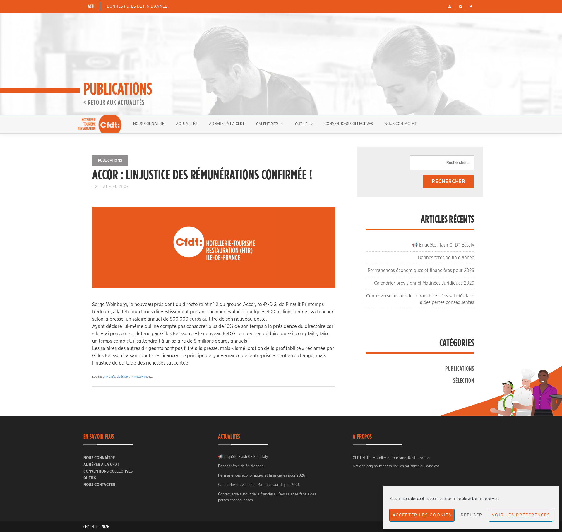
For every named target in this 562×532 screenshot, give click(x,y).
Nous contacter (400, 124)
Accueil (99, 124)
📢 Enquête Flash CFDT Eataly (443, 245)
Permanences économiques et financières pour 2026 (421, 270)
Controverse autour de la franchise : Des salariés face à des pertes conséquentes (267, 497)
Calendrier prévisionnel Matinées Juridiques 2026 (424, 283)
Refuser (471, 515)
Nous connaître (148, 124)
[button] (450, 6)
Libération (123, 376)
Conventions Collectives (348, 124)
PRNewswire (139, 376)
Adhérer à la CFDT (226, 124)
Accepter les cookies (422, 515)
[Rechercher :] (442, 162)
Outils (301, 124)
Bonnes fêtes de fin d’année (137, 6)
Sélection (463, 380)
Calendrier (267, 124)
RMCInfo (109, 376)
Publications (110, 160)
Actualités (186, 124)
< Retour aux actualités (114, 102)
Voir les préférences (521, 515)
